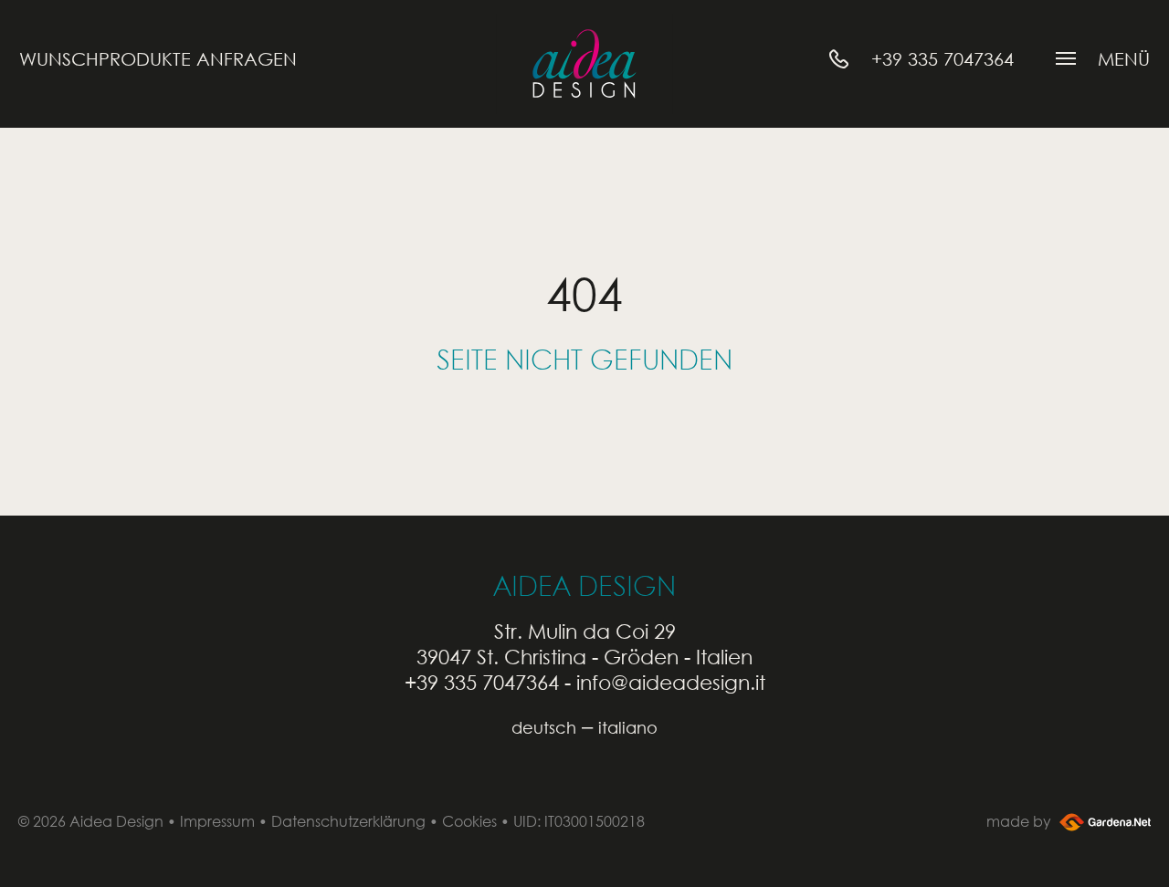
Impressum (217, 820)
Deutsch (543, 727)
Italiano (628, 727)
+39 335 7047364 (482, 682)
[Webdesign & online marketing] (1103, 820)
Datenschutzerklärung (348, 820)
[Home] (584, 64)
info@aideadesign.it (670, 682)
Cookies (469, 820)
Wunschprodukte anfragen (158, 58)
